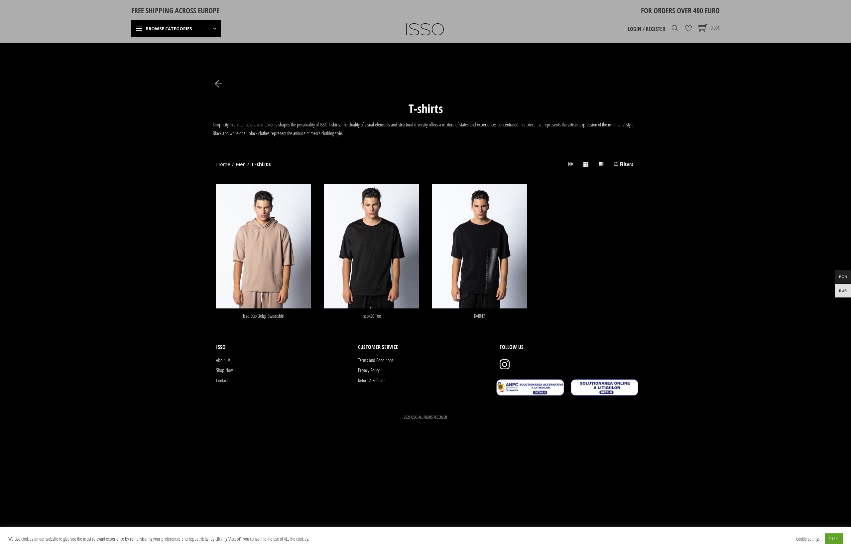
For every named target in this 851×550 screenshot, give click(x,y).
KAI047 (479, 315)
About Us (223, 360)
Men (241, 164)
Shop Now (224, 370)
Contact (222, 380)
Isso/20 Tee (371, 315)
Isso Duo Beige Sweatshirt (263, 315)
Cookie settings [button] (808, 539)
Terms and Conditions (375, 360)
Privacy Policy (369, 370)
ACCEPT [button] (834, 538)
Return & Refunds (371, 380)
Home (223, 164)
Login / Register (646, 29)
